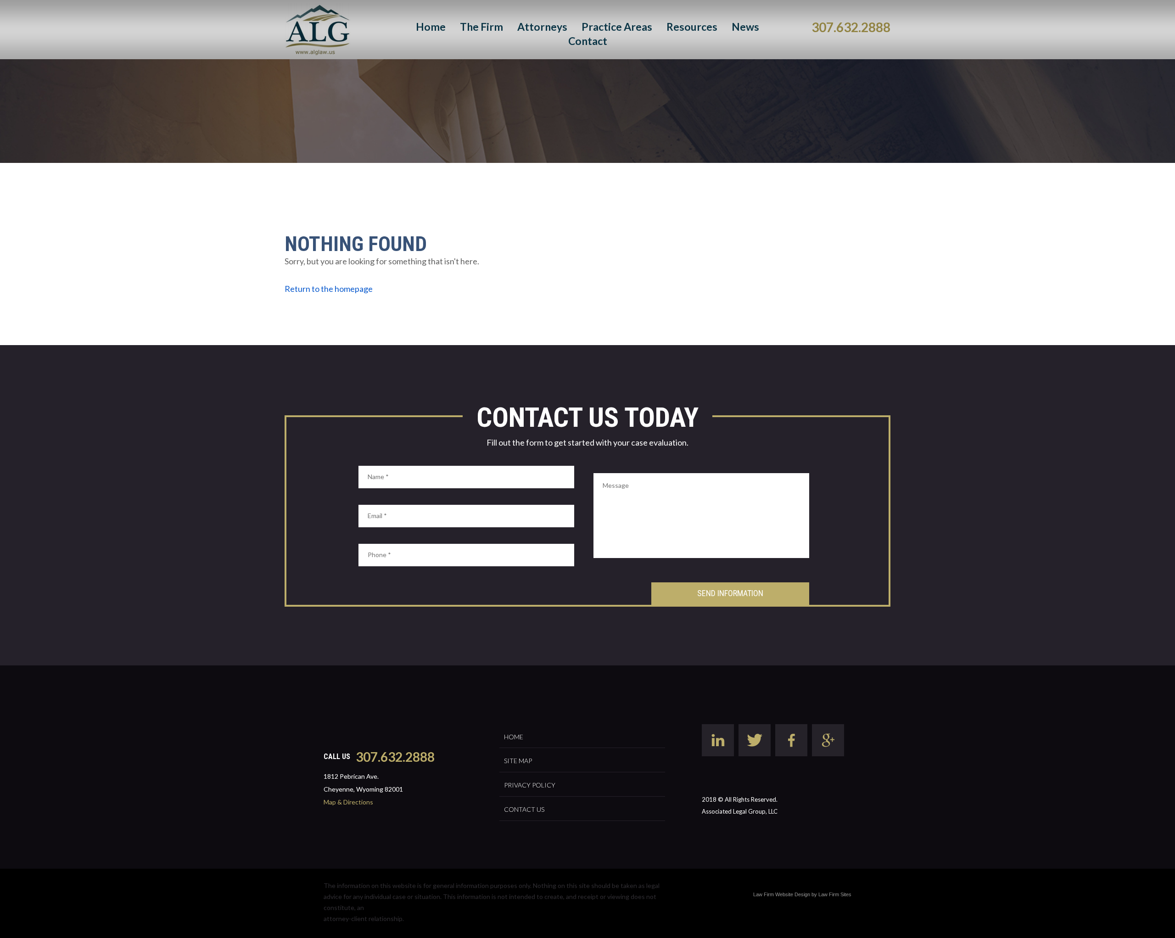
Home (431, 26)
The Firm (481, 26)
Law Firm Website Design (781, 894)
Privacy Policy (529, 785)
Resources (691, 26)
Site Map (518, 761)
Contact (587, 40)
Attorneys (542, 26)
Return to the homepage (329, 289)
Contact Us (524, 809)
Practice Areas (617, 26)
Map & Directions (348, 802)
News (745, 26)
